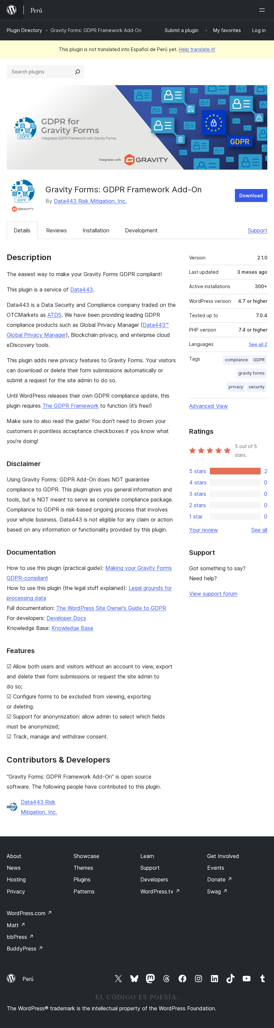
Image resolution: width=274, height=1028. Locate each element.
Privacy (16, 891)
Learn (147, 856)
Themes (83, 867)
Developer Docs (66, 618)
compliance (236, 359)
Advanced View (208, 406)
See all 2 (258, 344)
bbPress (20, 937)
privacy (236, 386)
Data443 (81, 289)
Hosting (16, 879)
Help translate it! (197, 49)
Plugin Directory (24, 30)
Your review (203, 530)
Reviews (56, 230)
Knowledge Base (72, 628)
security (257, 386)
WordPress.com (29, 913)
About (14, 856)
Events (215, 867)
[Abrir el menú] (263, 10)
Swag (217, 891)
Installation (96, 230)
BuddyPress (25, 948)
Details (22, 230)
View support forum (213, 593)
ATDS (54, 315)
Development (141, 230)
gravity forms (251, 373)
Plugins (82, 879)
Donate (219, 879)
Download (251, 195)
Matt (16, 925)
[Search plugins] (77, 71)
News (14, 867)
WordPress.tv (160, 891)
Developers (154, 879)
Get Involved (223, 856)
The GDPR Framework (70, 405)
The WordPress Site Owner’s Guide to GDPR (111, 608)
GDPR (259, 359)
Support (257, 230)
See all (259, 530)
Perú (27, 979)
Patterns (84, 891)
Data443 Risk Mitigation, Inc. (90, 201)
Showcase (86, 856)
